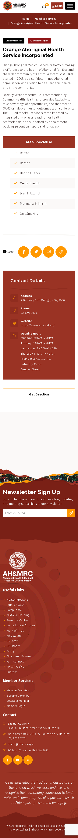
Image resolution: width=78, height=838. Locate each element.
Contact (12, 672)
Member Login (16, 706)
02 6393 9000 (29, 312)
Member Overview (18, 690)
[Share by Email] (44, 252)
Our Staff (12, 641)
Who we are (14, 635)
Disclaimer (22, 829)
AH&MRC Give (15, 666)
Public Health (15, 604)
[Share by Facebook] (19, 252)
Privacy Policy (39, 829)
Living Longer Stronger (21, 625)
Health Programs (17, 599)
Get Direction (39, 394)
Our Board (13, 646)
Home (26, 18)
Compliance (14, 610)
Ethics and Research (20, 656)
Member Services (45, 18)
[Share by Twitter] (32, 252)
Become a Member (18, 695)
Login (58, 5)
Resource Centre (17, 620)
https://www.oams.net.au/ (38, 325)
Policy (10, 651)
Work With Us (15, 630)
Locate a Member (18, 700)
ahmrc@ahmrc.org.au (21, 744)
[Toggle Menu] (70, 6)
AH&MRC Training (18, 615)
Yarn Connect (15, 661)
